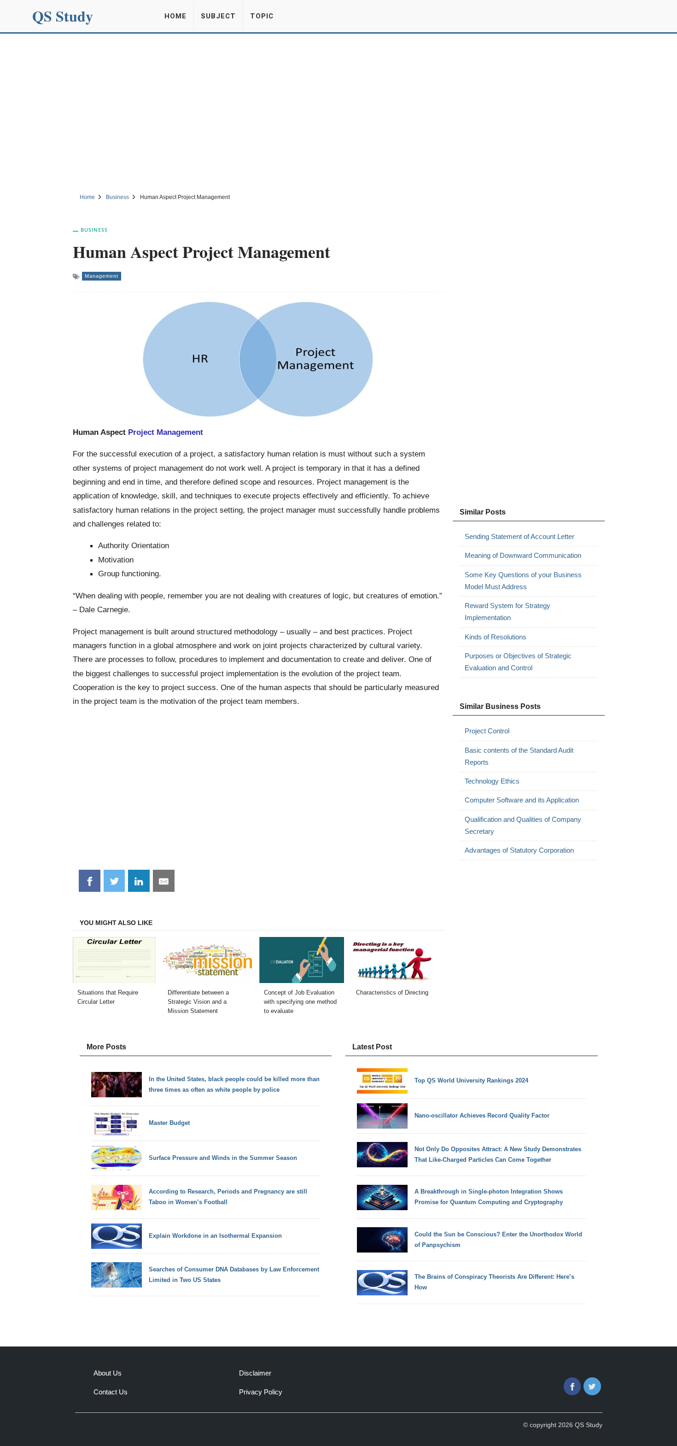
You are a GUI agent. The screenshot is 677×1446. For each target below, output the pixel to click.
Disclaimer (255, 1373)
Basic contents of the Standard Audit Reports (519, 756)
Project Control (487, 731)
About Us (107, 1373)
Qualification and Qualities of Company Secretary (523, 825)
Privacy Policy (260, 1392)
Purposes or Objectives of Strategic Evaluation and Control (518, 662)
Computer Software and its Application (522, 800)
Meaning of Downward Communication (523, 555)
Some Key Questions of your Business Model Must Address (523, 581)
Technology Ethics (492, 781)
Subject (218, 16)
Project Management (165, 432)
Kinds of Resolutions (495, 637)
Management (101, 276)
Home (175, 16)
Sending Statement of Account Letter (519, 536)
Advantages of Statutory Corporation (519, 850)
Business (94, 229)
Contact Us (110, 1392)
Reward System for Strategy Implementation (507, 611)
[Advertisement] (338, 111)
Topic (262, 16)
